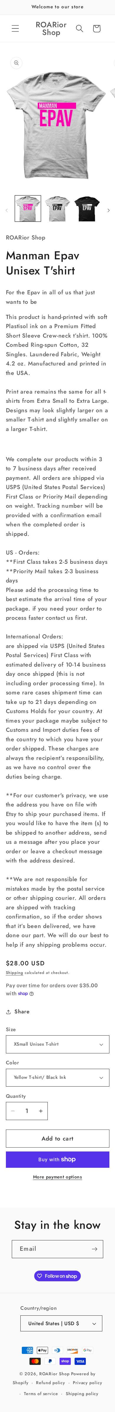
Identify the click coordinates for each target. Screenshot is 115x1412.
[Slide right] (108, 210)
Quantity (16, 1096)
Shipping (14, 972)
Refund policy (50, 1383)
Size (11, 1029)
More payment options (57, 1177)
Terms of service (41, 1394)
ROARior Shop (54, 1374)
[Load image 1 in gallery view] (28, 209)
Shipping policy (82, 1394)
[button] (15, 28)
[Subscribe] (94, 1249)
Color (12, 1062)
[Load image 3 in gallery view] (87, 209)
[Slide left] (6, 210)
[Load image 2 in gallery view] (57, 209)
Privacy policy (87, 1383)
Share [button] (21, 1011)
